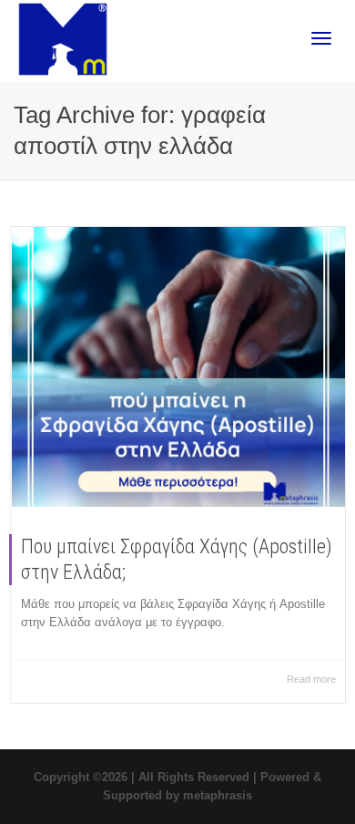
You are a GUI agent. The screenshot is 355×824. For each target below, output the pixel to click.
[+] (178, 367)
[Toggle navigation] (321, 38)
